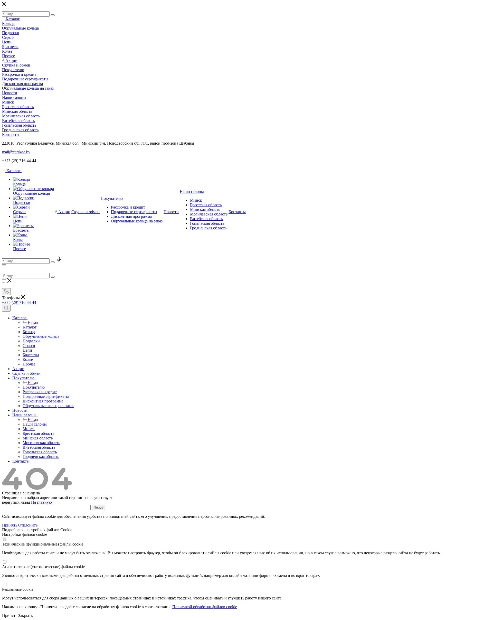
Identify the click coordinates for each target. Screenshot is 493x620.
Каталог (30, 327)
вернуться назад (16, 502)
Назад (33, 322)
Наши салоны (35, 424)
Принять (9, 525)
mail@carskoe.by (16, 152)
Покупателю (34, 387)
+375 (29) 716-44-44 (19, 302)
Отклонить (27, 525)
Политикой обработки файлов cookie (204, 607)
